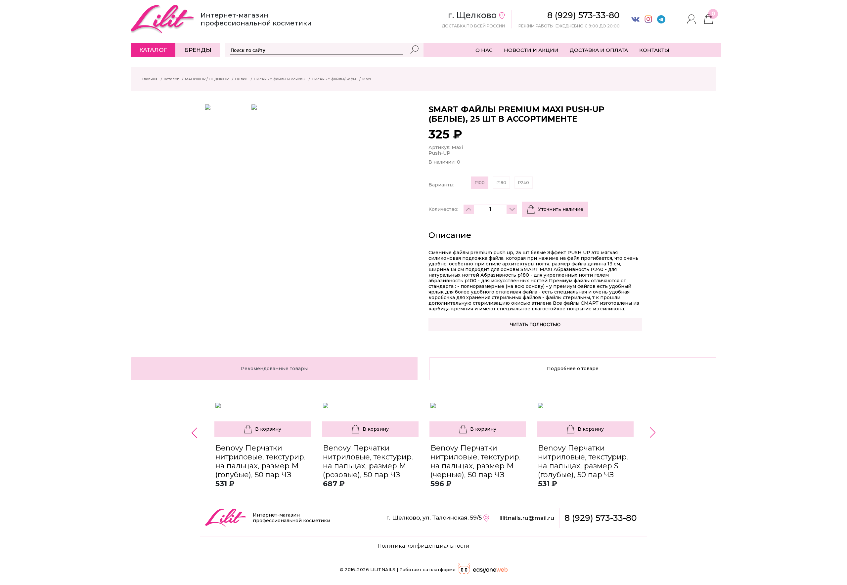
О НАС (484, 50)
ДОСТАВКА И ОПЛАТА (599, 50)
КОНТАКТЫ (654, 50)
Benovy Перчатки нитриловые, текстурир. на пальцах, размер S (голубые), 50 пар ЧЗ (583, 461)
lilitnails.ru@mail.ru (526, 518)
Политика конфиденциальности (423, 546)
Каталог (153, 50)
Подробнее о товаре (573, 368)
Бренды (197, 50)
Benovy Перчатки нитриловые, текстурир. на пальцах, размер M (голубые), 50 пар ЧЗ (260, 461)
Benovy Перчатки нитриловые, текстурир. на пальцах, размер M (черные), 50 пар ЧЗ (475, 461)
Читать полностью (535, 324)
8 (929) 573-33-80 (600, 518)
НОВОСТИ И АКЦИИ (531, 50)
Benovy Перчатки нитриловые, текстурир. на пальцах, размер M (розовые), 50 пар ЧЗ (368, 461)
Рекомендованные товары (274, 368)
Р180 (501, 182)
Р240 (523, 182)
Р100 (480, 182)
